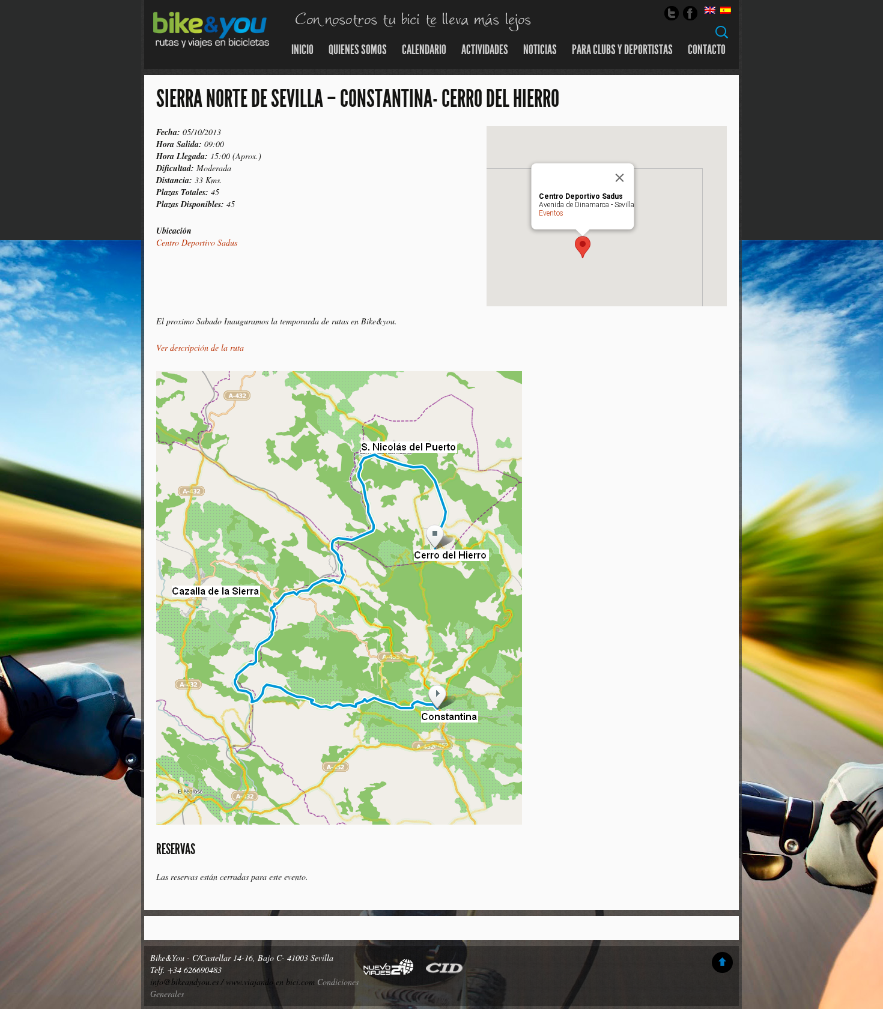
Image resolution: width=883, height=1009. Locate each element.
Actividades (484, 50)
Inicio (302, 50)
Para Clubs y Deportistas (622, 50)
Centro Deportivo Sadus (196, 242)
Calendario (424, 50)
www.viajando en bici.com (270, 981)
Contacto (707, 50)
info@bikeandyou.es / (188, 981)
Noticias (540, 50)
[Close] (619, 177)
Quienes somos (358, 50)
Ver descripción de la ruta (200, 347)
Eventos (551, 213)
